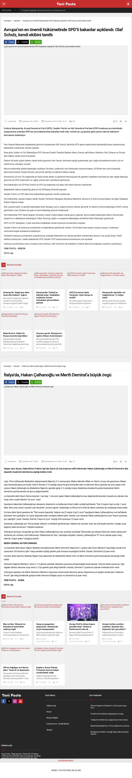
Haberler (17, 21)
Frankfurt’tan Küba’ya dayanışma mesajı (107, 714)
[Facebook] (3, 701)
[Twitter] (9, 701)
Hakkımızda (51, 706)
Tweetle (24, 42)
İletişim (49, 730)
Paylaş (11, 42)
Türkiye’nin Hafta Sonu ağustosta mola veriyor (109, 720)
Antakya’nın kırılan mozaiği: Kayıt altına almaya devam (110, 733)
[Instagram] (15, 701)
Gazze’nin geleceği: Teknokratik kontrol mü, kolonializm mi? (44, 10)
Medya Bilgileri (52, 718)
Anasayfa (7, 21)
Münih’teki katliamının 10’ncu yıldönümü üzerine (110, 726)
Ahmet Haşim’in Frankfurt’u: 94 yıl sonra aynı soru (109, 707)
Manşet (16, 366)
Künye (49, 712)
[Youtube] (20, 701)
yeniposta (12, 121)
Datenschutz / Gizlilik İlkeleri (58, 724)
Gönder (38, 42)
